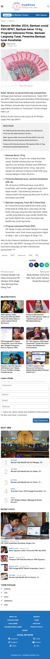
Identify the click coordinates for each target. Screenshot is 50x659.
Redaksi (36, 617)
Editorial (14, 460)
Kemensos (22, 255)
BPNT (13, 255)
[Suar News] (25, 6)
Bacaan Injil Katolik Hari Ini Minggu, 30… (27, 462)
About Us (13, 617)
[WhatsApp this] (47, 265)
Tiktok (14, 646)
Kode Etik (36, 623)
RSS (38, 646)
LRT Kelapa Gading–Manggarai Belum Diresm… (26, 501)
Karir (36, 620)
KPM (30, 255)
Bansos (11, 548)
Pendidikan (4, 541)
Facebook (14, 639)
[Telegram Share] (41, 265)
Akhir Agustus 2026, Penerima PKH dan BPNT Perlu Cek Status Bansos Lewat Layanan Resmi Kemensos (10, 319)
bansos (4, 255)
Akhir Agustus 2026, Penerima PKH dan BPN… (28, 551)
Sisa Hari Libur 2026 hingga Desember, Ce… (29, 491)
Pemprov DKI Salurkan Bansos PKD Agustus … (28, 559)
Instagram (14, 642)
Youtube (38, 642)
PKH (36, 255)
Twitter (38, 639)
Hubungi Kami (13, 620)
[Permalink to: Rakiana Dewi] (3, 45)
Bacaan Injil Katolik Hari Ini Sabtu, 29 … (27, 471)
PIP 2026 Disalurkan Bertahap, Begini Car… (18, 543)
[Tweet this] (36, 265)
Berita (13, 489)
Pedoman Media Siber (13, 627)
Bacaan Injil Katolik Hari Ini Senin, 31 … (27, 482)
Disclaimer (12, 623)
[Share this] (31, 265)
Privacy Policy (36, 627)
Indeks (24, 630)
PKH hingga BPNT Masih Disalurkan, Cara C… (27, 568)
